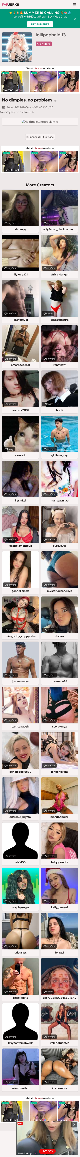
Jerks (10, 4)
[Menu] (74, 4)
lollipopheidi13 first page (40, 137)
